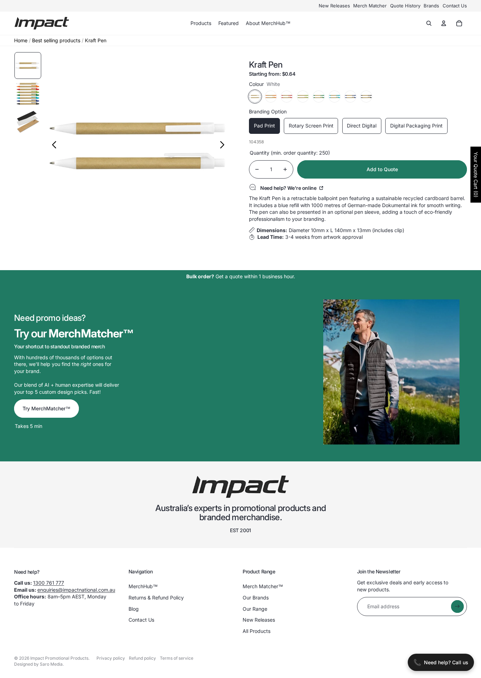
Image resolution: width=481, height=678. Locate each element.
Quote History (405, 5)
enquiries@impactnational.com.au (76, 590)
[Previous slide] (52, 146)
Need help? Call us (440, 662)
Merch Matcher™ (263, 586)
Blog (134, 609)
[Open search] (429, 23)
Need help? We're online (289, 188)
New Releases (334, 5)
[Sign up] (457, 606)
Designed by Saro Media (38, 664)
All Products (256, 631)
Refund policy (142, 658)
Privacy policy (110, 658)
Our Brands (256, 598)
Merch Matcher (370, 5)
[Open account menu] (443, 23)
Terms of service (176, 658)
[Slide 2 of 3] (27, 93)
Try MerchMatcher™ (46, 408)
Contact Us (455, 5)
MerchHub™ (143, 586)
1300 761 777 (48, 583)
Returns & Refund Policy (156, 598)
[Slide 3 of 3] (27, 122)
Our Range (255, 609)
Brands (431, 5)
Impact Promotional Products (59, 658)
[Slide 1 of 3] (27, 65)
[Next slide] (224, 146)
